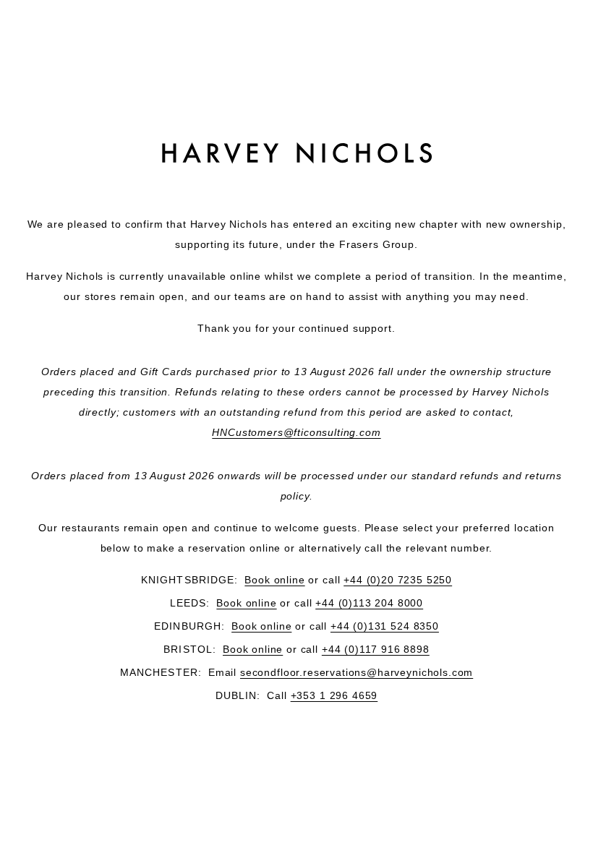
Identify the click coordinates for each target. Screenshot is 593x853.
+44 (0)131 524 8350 (384, 626)
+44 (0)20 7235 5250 (398, 580)
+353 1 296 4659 (334, 695)
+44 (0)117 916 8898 (376, 649)
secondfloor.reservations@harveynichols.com (356, 672)
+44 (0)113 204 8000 (369, 603)
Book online (274, 580)
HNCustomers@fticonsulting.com (296, 432)
